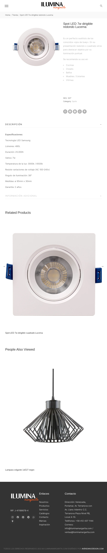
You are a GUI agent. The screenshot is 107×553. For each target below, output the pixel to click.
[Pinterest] (70, 111)
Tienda (15, 15)
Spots (74, 101)
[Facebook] (18, 517)
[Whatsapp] (80, 111)
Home (7, 15)
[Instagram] (65, 111)
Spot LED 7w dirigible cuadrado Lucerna (24, 333)
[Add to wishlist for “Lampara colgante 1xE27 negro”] (51, 463)
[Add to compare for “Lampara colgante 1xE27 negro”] (56, 463)
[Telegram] (75, 111)
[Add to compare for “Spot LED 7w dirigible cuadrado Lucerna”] (56, 326)
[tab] (53, 124)
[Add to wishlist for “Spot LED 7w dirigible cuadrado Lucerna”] (51, 326)
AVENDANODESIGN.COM (92, 549)
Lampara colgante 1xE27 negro (19, 470)
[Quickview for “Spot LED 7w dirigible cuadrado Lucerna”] (53, 274)
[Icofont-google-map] (84, 111)
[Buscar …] (101, 6)
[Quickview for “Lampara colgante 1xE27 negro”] (53, 411)
